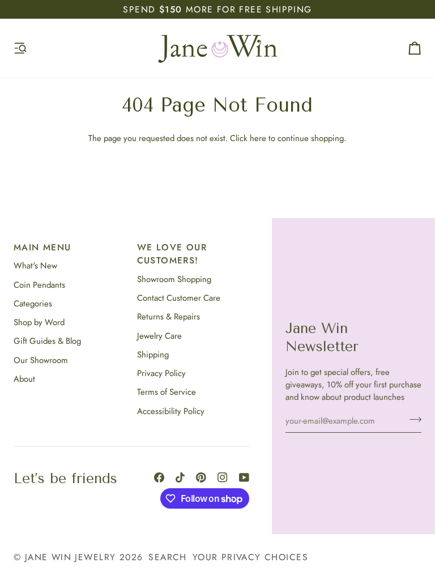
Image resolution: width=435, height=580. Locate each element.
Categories (33, 303)
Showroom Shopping (174, 279)
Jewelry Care (159, 336)
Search (167, 557)
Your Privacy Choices (250, 557)
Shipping (153, 354)
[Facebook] (159, 477)
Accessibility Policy (170, 411)
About (24, 379)
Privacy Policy (161, 373)
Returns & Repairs (168, 316)
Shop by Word (39, 322)
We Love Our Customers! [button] (172, 254)
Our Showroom (41, 360)
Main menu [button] (42, 247)
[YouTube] (244, 477)
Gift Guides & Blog (47, 341)
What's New (35, 265)
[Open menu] (31, 48)
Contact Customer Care (178, 298)
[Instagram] (223, 477)
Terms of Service (166, 392)
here (258, 138)
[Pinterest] (201, 477)
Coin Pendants (39, 285)
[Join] (412, 419)
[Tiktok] (180, 477)
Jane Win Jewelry (70, 557)
